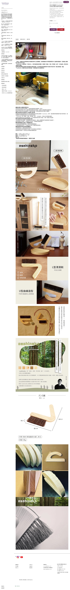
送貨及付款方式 (22, 39)
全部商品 (51, 2)
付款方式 (30, 564)
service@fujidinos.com (47, 566)
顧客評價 (28, 39)
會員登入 (2, 586)
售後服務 (30, 567)
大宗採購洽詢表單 (47, 570)
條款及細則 (24, 579)
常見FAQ (16, 567)
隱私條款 (20, 579)
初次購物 (16, 566)
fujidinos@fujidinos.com (47, 569)
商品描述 (17, 39)
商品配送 (30, 566)
